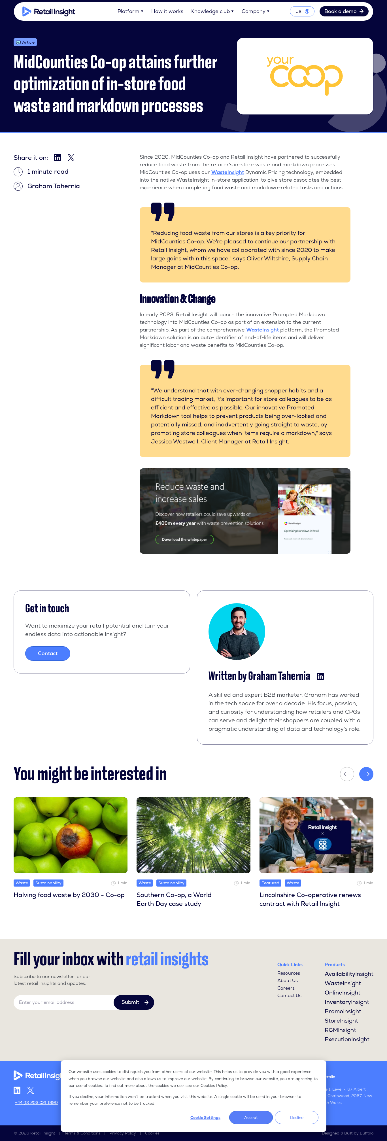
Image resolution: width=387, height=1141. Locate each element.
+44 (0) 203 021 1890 (36, 1102)
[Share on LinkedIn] (57, 157)
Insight (227, 172)
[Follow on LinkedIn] (17, 1090)
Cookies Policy (214, 1085)
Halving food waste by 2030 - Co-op (69, 895)
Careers (286, 988)
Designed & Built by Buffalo (347, 1133)
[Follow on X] (30, 1090)
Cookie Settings (205, 1117)
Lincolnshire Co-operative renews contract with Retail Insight (310, 899)
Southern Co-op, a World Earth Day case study (174, 899)
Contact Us (289, 995)
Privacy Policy (122, 1133)
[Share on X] (71, 157)
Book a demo (340, 11)
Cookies (152, 1133)
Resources (288, 973)
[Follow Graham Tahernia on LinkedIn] (320, 676)
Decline (296, 1117)
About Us (287, 980)
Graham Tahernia (279, 676)
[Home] (48, 11)
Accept (251, 1117)
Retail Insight (42, 1133)
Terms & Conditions (82, 1133)
